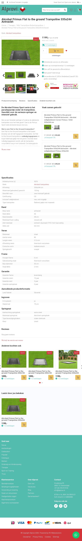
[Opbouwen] (31, 88)
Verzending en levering (10, 490)
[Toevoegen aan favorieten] (67, 51)
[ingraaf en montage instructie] (10, 88)
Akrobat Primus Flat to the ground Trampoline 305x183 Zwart (40, 373)
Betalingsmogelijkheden (10, 487)
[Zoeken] (65, 10)
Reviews (22, 101)
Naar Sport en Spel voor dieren (65, 2)
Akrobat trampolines (13, 33)
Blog (29, 490)
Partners (31, 493)
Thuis (4, 474)
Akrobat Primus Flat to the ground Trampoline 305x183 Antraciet (13, 373)
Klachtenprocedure (8, 500)
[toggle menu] (3, 2)
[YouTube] (65, 506)
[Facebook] (56, 506)
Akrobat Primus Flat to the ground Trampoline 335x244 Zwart (67, 373)
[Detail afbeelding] (21, 74)
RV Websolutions (55, 533)
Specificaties (32, 101)
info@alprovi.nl (59, 490)
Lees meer (6, 149)
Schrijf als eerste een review (12, 340)
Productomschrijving (9, 101)
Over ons (31, 484)
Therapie (5, 468)
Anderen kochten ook (47, 101)
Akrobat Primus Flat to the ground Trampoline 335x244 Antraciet (13, 420)
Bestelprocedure (8, 484)
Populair (4, 455)
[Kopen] (75, 136)
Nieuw (4, 445)
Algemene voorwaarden (10, 503)
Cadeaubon (6, 451)
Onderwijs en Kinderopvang (11, 464)
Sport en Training (8, 471)
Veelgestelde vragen (9, 496)
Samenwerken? (33, 496)
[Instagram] (60, 506)
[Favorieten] (71, 11)
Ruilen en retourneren (9, 493)
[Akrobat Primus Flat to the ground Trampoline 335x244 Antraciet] (21, 38)
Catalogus (5, 458)
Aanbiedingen (6, 448)
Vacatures (31, 487)
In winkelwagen (56, 51)
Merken (4, 461)
